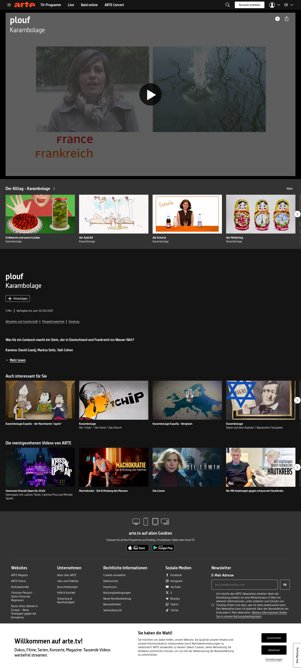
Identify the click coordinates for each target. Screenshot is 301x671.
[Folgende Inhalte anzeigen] (297, 214)
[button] (228, 5)
